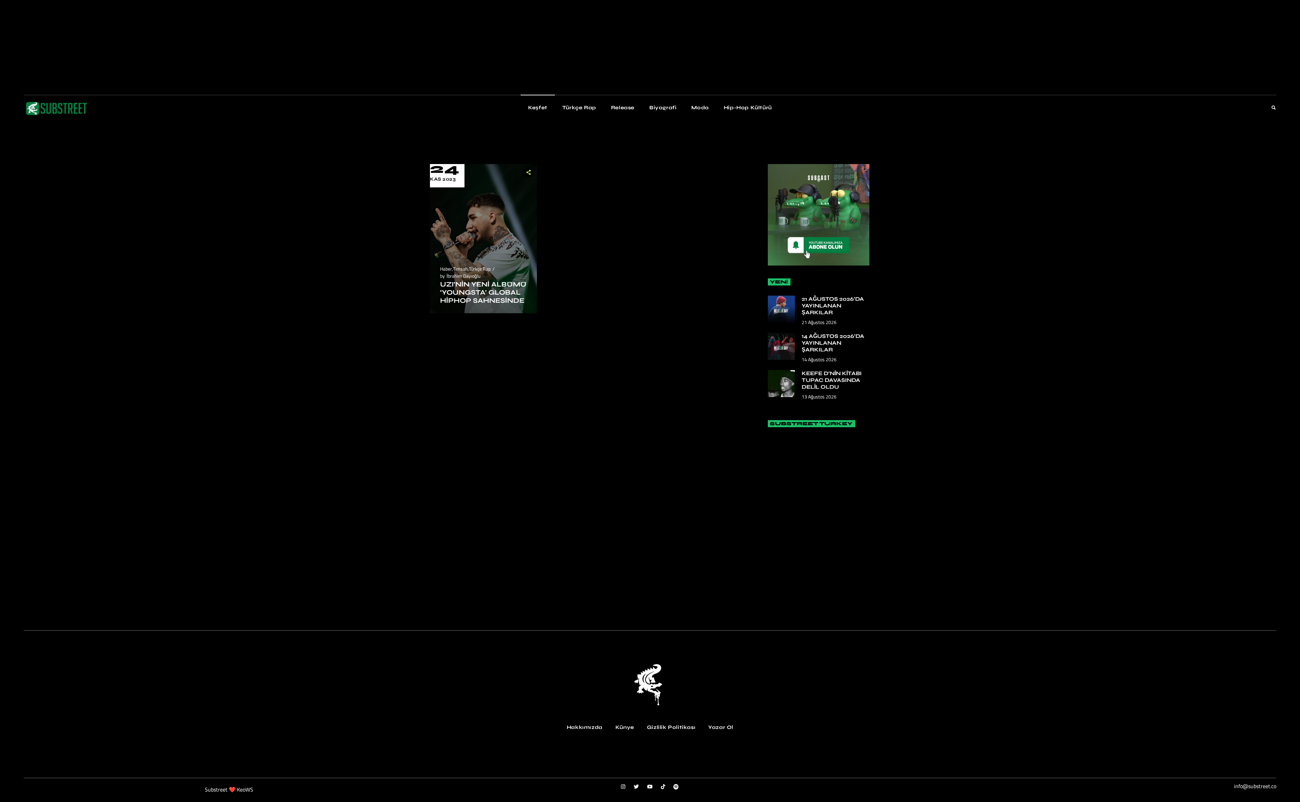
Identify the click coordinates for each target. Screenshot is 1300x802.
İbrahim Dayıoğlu (463, 275)
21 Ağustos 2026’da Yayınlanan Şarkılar (833, 306)
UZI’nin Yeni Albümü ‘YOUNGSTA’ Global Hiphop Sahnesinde (483, 292)
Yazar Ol (720, 727)
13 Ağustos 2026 (819, 396)
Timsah (460, 268)
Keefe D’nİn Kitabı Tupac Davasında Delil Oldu (832, 380)
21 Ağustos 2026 (819, 322)
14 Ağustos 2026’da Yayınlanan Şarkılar (833, 343)
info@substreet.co (1255, 786)
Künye (624, 727)
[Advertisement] (203, 47)
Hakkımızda (585, 727)
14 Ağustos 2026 (819, 359)
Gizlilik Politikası (671, 727)
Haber (446, 268)
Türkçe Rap (480, 268)
